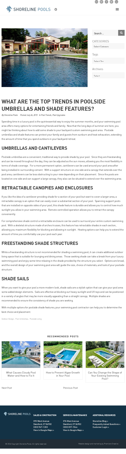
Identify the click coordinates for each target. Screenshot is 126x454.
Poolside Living (35, 319)
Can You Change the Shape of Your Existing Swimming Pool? (105, 375)
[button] (117, 9)
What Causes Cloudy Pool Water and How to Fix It (21, 374)
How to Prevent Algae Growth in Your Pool (63, 374)
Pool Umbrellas (21, 319)
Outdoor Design (8, 319)
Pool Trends (46, 115)
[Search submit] (121, 33)
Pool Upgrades (58, 115)
